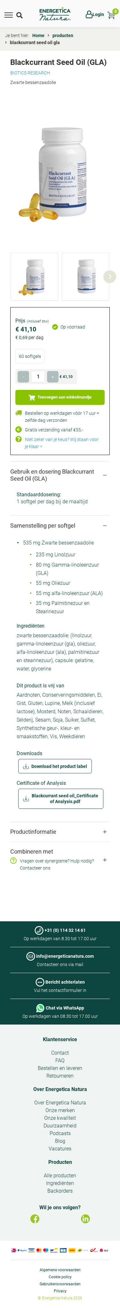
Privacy (60, 1291)
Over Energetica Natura (60, 1089)
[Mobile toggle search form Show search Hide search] (20, 14)
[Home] (55, 14)
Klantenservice (60, 1039)
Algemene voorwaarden (60, 1270)
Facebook (34, 1218)
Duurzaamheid (60, 1126)
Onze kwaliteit (60, 1118)
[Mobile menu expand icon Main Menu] (8, 14)
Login (98, 14)
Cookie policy (60, 1277)
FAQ (60, 1060)
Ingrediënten (60, 1183)
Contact (60, 1053)
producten (62, 35)
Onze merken (60, 1110)
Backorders (60, 1191)
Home (38, 35)
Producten (60, 1162)
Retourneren (60, 1076)
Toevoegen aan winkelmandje (64, 397)
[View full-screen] (60, 173)
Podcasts (60, 1133)
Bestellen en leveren (60, 1068)
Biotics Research (30, 72)
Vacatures (60, 1149)
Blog (60, 1141)
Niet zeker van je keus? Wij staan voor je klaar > (62, 443)
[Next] (109, 276)
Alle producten (60, 1176)
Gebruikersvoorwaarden (60, 1284)
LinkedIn (85, 1218)
